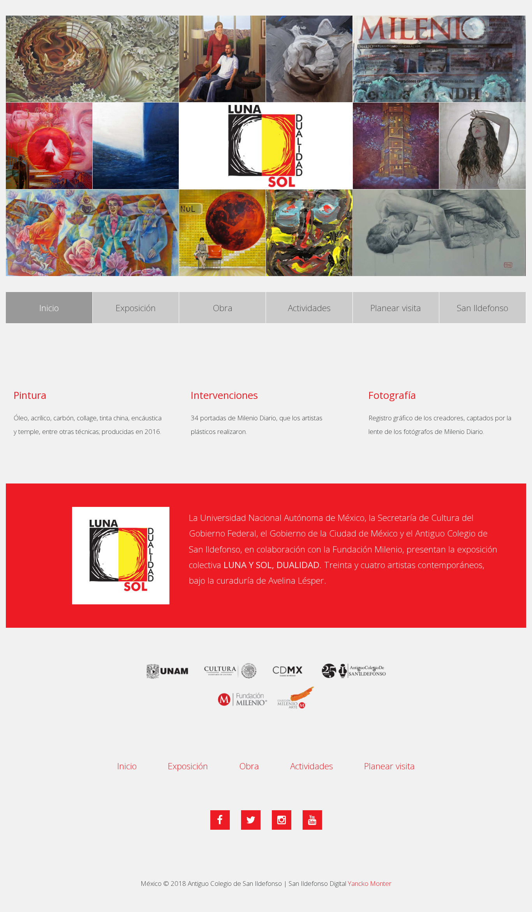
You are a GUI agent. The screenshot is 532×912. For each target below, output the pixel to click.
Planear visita (395, 308)
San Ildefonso (482, 308)
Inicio (49, 308)
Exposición (136, 308)
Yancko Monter (369, 883)
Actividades (309, 308)
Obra (223, 308)
